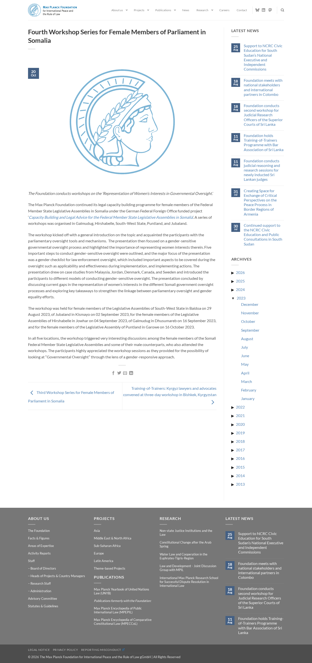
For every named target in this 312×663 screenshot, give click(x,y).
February (248, 390)
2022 (240, 407)
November (250, 312)
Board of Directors (43, 568)
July (244, 347)
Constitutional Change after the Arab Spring (185, 544)
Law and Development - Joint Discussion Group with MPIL (188, 568)
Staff (31, 561)
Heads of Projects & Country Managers (57, 576)
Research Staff (40, 583)
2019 (240, 432)
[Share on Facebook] (113, 373)
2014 (240, 475)
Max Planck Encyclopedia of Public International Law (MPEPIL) (118, 610)
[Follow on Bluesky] (257, 10)
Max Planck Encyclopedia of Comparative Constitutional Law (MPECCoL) (123, 622)
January (247, 398)
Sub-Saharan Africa (107, 546)
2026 (240, 272)
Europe (99, 553)
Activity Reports (39, 553)
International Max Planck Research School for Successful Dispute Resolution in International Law (189, 582)
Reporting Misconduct (101, 650)
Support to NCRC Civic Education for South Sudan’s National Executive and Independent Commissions (263, 57)
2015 (240, 467)
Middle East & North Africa (112, 538)
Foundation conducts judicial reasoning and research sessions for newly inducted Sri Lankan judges (262, 170)
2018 (240, 441)
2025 (240, 281)
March (246, 381)
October (248, 321)
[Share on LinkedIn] (131, 373)
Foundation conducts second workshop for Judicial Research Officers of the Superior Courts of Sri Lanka (263, 115)
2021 (240, 415)
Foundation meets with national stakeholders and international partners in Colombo (263, 87)
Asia (97, 531)
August (247, 338)
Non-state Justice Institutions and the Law (186, 532)
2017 (240, 449)
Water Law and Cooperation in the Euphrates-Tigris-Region (183, 556)
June (245, 355)
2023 (241, 298)
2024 (240, 289)
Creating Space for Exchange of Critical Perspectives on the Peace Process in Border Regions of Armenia (260, 202)
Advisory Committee (42, 598)
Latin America (103, 561)
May (245, 364)
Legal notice (39, 650)
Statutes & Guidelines (43, 606)
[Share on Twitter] (119, 373)
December (249, 304)
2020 (240, 424)
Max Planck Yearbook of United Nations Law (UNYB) (121, 591)
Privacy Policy (65, 650)
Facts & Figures (38, 538)
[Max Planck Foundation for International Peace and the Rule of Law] (52, 10)
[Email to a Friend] (125, 373)
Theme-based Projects (109, 568)
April (245, 373)
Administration (40, 591)
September (250, 330)
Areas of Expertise (41, 546)
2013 (240, 484)
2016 (240, 458)
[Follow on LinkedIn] (264, 10)
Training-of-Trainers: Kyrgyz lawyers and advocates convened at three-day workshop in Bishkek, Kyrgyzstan (169, 391)
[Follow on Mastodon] (270, 10)
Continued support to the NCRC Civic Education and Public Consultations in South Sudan (263, 234)
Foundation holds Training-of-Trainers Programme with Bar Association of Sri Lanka (263, 142)
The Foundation (39, 531)
